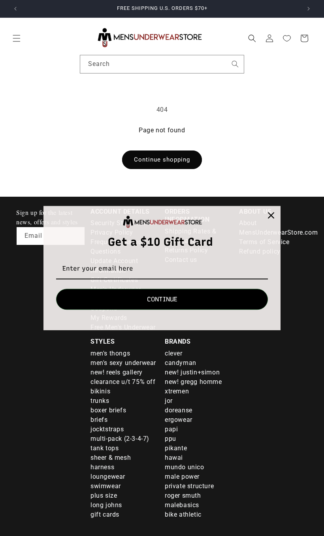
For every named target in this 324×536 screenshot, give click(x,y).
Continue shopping (162, 159)
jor (169, 400)
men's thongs (110, 353)
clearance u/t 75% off (123, 382)
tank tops (104, 448)
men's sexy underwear (123, 363)
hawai (174, 457)
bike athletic (183, 514)
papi (171, 429)
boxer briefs (108, 410)
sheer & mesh (110, 457)
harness (102, 467)
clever (174, 353)
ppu (170, 438)
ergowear (178, 419)
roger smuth (183, 495)
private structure (189, 486)
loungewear (107, 476)
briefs (99, 419)
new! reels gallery (116, 372)
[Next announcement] (308, 8)
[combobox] (162, 64)
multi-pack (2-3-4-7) (119, 438)
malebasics (182, 505)
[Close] (271, 215)
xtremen (177, 391)
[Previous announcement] (15, 8)
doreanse (178, 410)
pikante (176, 448)
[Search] (235, 64)
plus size (103, 495)
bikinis (100, 391)
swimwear (105, 486)
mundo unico (184, 467)
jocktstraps (107, 429)
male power (182, 476)
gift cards (104, 514)
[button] (16, 38)
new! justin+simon (192, 372)
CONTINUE (162, 299)
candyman (180, 363)
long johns (106, 505)
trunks (99, 400)
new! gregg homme (193, 382)
